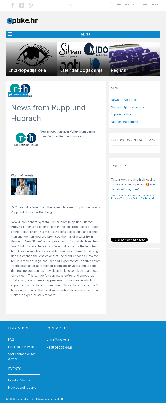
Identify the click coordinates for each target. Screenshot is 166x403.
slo (135, 4)
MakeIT (59, 399)
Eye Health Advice (21, 346)
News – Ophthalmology (127, 107)
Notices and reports (125, 121)
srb (145, 4)
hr (119, 4)
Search (109, 5)
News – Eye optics (124, 99)
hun (155, 4)
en (127, 4)
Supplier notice (121, 114)
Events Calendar (19, 380)
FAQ (11, 339)
